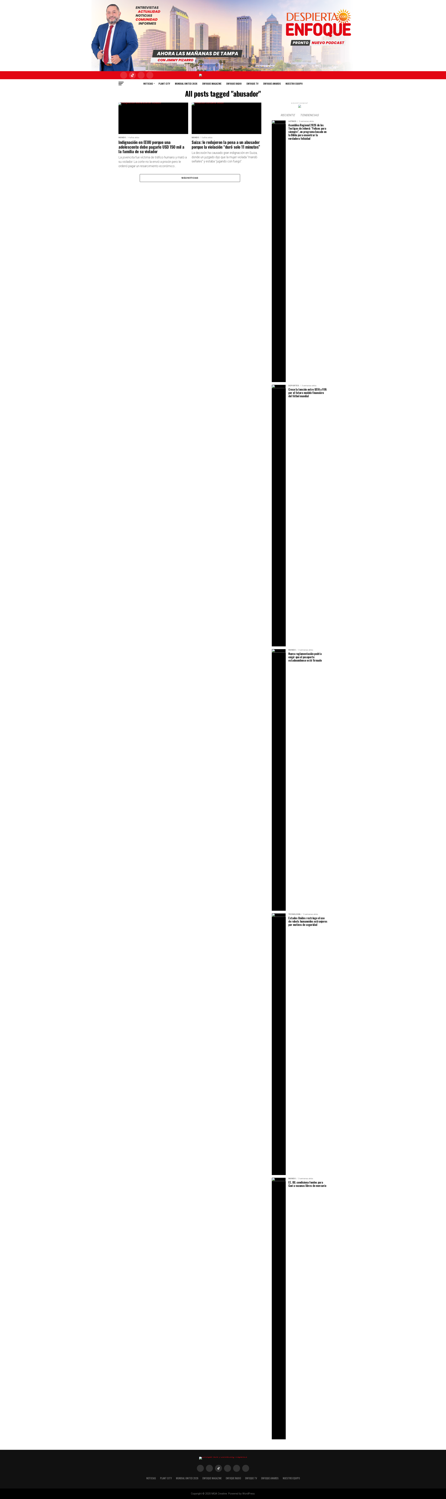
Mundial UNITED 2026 (186, 83)
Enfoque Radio (234, 83)
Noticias (148, 83)
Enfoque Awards (272, 83)
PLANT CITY (164, 83)
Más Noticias (190, 178)
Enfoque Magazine (211, 83)
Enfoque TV (252, 83)
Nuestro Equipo (294, 83)
